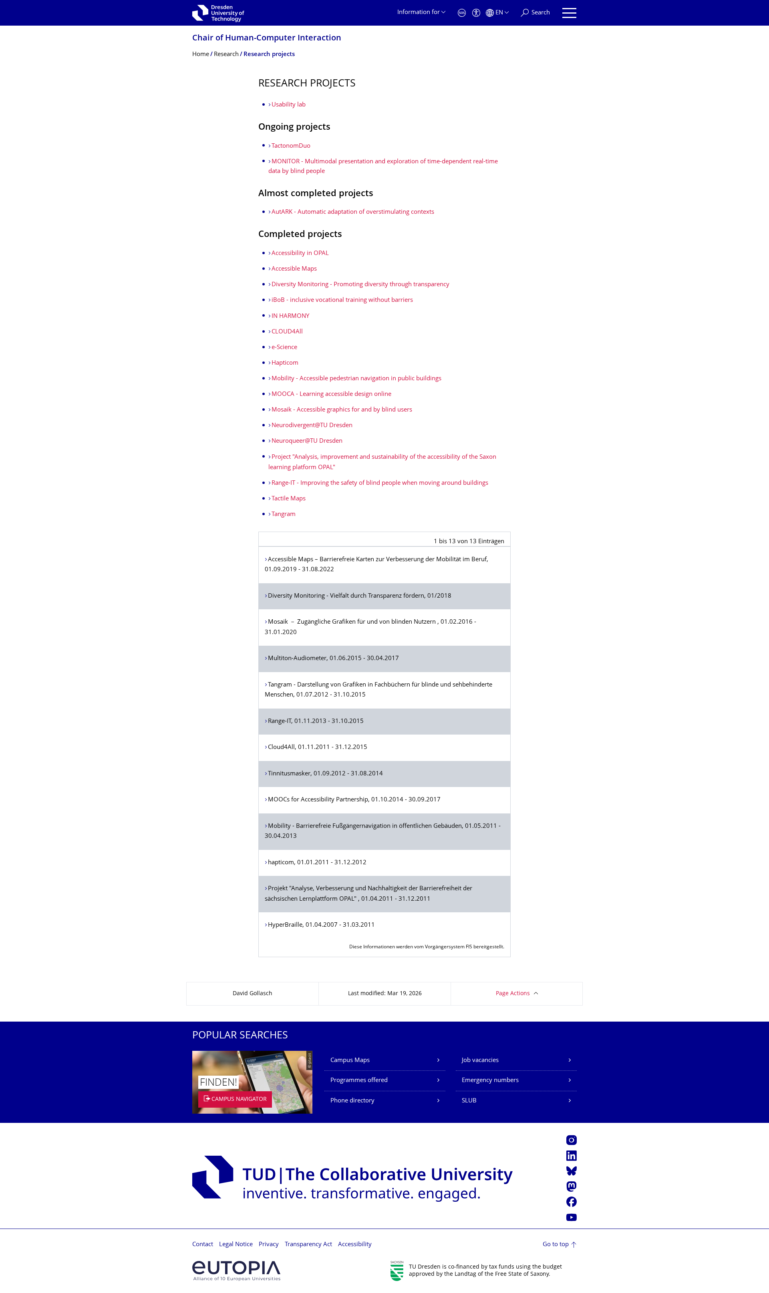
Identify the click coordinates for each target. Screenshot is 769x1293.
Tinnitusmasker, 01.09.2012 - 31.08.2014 (325, 774)
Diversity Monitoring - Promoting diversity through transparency (360, 285)
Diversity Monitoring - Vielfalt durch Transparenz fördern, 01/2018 (359, 596)
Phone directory (352, 1101)
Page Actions (513, 993)
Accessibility (355, 1245)
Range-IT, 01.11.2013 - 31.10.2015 (316, 722)
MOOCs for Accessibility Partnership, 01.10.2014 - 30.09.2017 (354, 800)
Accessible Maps (294, 269)
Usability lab (289, 105)
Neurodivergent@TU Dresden (312, 426)
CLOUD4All (287, 332)
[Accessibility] (476, 13)
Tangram (284, 515)
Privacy (269, 1245)
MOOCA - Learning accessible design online (331, 395)
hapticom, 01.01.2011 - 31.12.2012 (317, 863)
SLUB (469, 1101)
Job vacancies (480, 1061)
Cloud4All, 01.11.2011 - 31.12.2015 (317, 748)
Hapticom (285, 363)
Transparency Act (308, 1245)
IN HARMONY (290, 316)
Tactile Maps (289, 499)
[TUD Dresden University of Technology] (218, 12)
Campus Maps (350, 1061)
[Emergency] (461, 13)
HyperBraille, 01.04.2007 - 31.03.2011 (321, 925)
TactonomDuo (291, 146)
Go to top (556, 1245)
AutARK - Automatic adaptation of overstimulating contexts (353, 212)
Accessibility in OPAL (300, 254)
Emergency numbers (490, 1081)
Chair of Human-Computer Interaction (266, 38)
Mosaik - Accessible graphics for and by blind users (342, 410)
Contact (202, 1245)
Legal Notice (236, 1245)
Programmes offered (359, 1081)
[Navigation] (569, 13)
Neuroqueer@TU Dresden (307, 441)
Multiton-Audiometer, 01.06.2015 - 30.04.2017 (333, 659)
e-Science (284, 348)
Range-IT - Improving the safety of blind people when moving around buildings (380, 483)
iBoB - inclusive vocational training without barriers (342, 300)
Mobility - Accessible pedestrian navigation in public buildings (356, 379)
